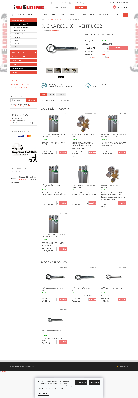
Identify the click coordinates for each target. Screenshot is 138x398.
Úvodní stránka (12, 15)
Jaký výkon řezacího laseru (20, 85)
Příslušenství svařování (47, 15)
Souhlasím (95, 383)
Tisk (93, 57)
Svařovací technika (25, 15)
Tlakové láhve (19, 34)
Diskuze (51, 94)
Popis (43, 94)
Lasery (115, 15)
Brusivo (16, 43)
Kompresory (103, 15)
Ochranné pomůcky (21, 28)
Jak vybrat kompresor (18, 87)
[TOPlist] (4, 373)
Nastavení (43, 393)
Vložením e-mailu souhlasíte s (22, 105)
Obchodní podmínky (18, 121)
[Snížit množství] (108, 49)
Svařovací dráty (19, 31)
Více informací (58, 388)
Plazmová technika (86, 15)
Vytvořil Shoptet (123, 366)
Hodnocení (60, 94)
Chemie (16, 40)
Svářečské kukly (67, 15)
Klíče (15, 46)
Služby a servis (17, 68)
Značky (14, 72)
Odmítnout (81, 383)
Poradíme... (15, 81)
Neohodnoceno (55, 31)
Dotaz (109, 57)
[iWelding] (30, 7)
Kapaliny (17, 37)
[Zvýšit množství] (108, 47)
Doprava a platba (17, 118)
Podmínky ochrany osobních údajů (22, 123)
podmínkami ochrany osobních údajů (22, 106)
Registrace (124, 3)
